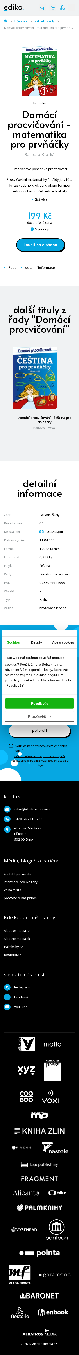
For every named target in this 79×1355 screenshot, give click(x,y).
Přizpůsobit (37, 716)
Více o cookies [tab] (63, 642)
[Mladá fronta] (19, 1275)
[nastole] (54, 1148)
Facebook (21, 997)
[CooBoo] (26, 1096)
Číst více (41, 199)
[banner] (14, 7)
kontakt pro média (17, 874)
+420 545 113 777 (28, 819)
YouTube (21, 1007)
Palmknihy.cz (13, 946)
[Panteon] (56, 1230)
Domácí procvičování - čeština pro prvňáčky (44, 419)
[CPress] (22, 1148)
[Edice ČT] (57, 1193)
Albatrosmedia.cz (17, 930)
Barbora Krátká (39, 154)
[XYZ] (26, 1070)
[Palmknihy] (39, 1207)
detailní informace (40, 267)
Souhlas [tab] (13, 642)
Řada (12, 267)
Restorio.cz (12, 954)
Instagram (22, 987)
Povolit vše (39, 703)
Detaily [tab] (36, 642)
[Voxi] (50, 1096)
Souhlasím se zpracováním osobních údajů (41, 748)
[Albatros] (26, 1044)
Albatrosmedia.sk (17, 938)
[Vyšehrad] (24, 1230)
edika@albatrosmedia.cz (32, 809)
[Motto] (53, 1044)
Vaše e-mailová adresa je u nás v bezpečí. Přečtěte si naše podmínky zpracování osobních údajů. (39, 760)
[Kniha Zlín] (39, 1131)
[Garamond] (55, 1275)
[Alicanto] (26, 1193)
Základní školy (44, 21)
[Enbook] (52, 1312)
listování (39, 103)
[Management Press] (39, 1115)
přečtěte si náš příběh (20, 898)
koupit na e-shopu (40, 244)
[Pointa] (39, 1253)
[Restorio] (20, 1312)
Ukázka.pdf (55, 531)
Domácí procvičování (55, 574)
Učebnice (20, 21)
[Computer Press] (53, 1070)
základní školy (50, 514)
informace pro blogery (21, 882)
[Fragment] (39, 1179)
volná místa (12, 890)
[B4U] (39, 1165)
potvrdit (39, 730)
